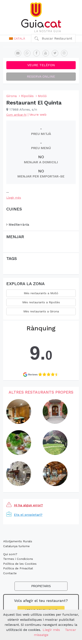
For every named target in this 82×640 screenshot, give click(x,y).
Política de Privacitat (18, 568)
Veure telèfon (41, 65)
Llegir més (13, 197)
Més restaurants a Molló (41, 293)
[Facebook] (36, 53)
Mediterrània (18, 224)
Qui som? (10, 554)
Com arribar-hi (16, 114)
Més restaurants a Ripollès (41, 302)
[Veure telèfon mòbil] (27, 53)
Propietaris (41, 586)
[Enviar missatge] (18, 53)
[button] (17, 38)
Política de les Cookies (20, 563)
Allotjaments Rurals (17, 541)
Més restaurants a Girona (41, 311)
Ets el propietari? (28, 515)
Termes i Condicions (18, 558)
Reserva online (41, 76)
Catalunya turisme (16, 546)
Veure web (37, 115)
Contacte (10, 573)
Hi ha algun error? (28, 505)
